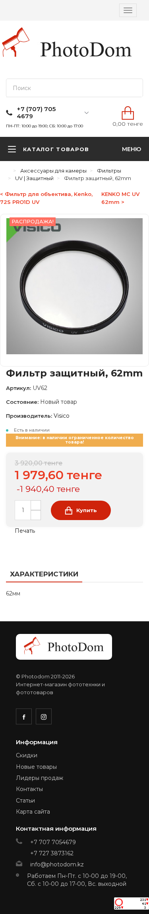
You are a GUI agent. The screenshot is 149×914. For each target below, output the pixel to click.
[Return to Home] (8, 170)
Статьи (25, 800)
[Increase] (36, 505)
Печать (24, 530)
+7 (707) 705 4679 (36, 113)
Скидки (26, 755)
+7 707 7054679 (53, 842)
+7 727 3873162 (52, 853)
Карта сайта (33, 811)
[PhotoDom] (86, 49)
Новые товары (36, 766)
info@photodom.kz (57, 864)
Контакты (29, 789)
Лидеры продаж (39, 778)
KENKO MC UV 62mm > (120, 198)
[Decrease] (36, 515)
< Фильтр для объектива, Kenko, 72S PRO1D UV (46, 198)
